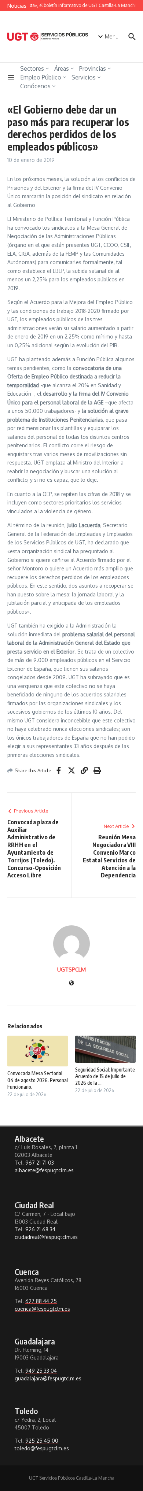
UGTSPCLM (71, 969)
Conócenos (35, 86)
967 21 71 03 (39, 1162)
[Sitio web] (71, 983)
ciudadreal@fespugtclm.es (46, 1237)
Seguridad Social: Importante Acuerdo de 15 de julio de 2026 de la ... (105, 1076)
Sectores (32, 68)
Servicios (84, 77)
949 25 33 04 (41, 1371)
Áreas (61, 68)
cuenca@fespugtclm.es (42, 1309)
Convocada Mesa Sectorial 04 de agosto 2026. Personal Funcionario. (37, 1079)
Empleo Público (40, 77)
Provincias (92, 68)
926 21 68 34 (40, 1229)
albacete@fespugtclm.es (44, 1170)
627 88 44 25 (41, 1301)
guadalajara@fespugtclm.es (48, 1378)
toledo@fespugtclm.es (42, 1448)
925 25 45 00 (41, 1441)
